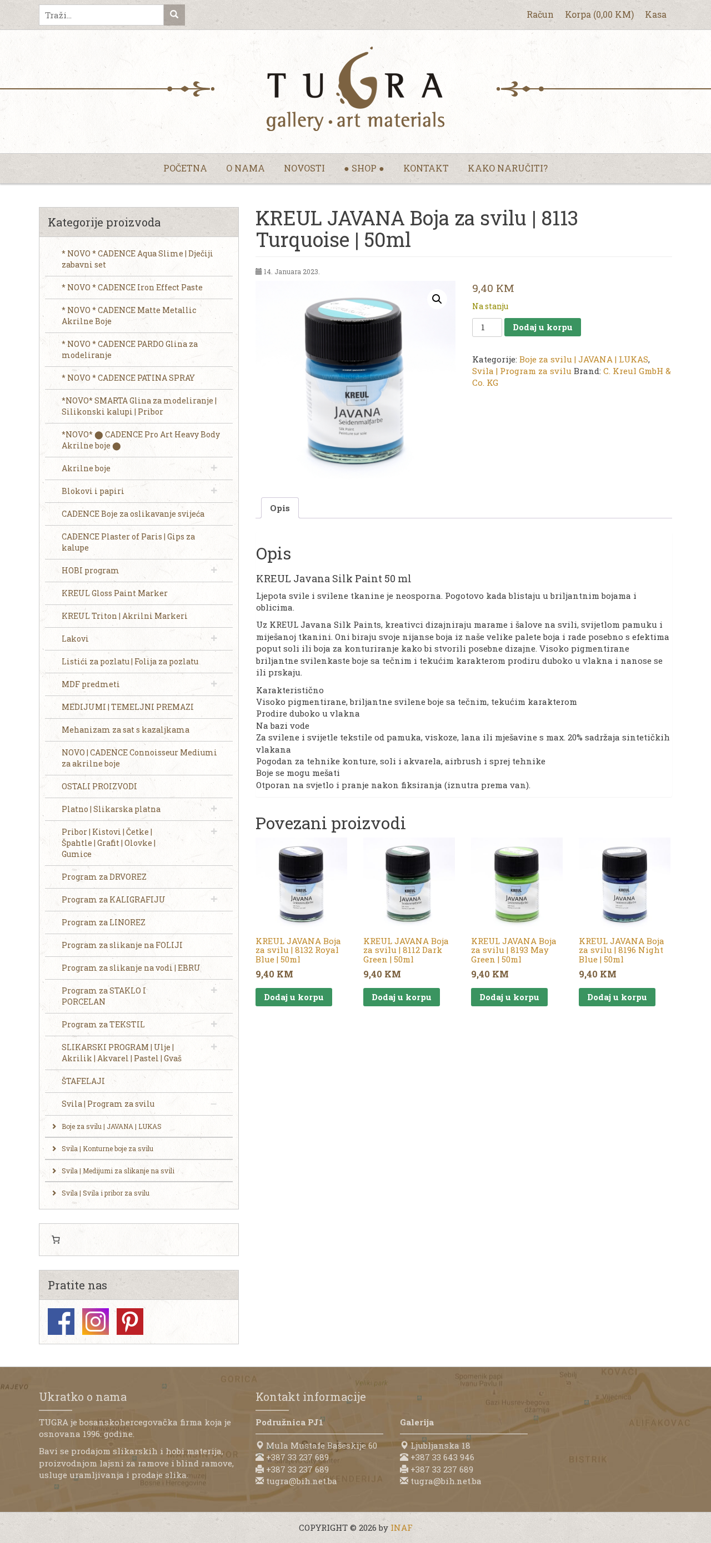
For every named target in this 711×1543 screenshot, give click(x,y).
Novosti (304, 168)
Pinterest (130, 1321)
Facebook (61, 1321)
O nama (245, 168)
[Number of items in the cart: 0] (55, 1239)
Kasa (656, 14)
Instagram (95, 1321)
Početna (185, 168)
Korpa (599, 14)
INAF (401, 1527)
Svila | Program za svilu (522, 370)
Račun (540, 14)
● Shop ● (364, 168)
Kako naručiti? (508, 168)
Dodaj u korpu (543, 326)
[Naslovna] (355, 89)
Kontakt (426, 168)
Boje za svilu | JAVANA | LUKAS (583, 359)
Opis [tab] (280, 507)
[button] (437, 299)
